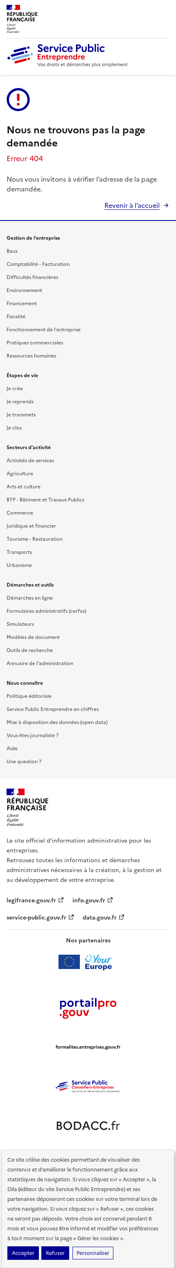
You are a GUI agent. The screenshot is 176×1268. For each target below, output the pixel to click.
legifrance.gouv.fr (31, 900)
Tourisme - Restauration (35, 539)
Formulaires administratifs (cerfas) (46, 611)
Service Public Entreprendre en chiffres (53, 709)
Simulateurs (20, 624)
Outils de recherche (30, 650)
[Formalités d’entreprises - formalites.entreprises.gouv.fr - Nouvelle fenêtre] (88, 1047)
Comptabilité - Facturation (38, 264)
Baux (12, 251)
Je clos (14, 428)
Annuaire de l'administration (40, 663)
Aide (12, 748)
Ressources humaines (31, 356)
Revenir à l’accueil (132, 205)
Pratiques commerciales (35, 342)
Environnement (24, 290)
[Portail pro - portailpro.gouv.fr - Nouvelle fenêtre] (88, 1007)
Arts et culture (24, 486)
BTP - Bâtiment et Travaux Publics (45, 500)
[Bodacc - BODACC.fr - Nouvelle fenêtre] (88, 1125)
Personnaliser (93, 1253)
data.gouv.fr (100, 917)
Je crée (15, 388)
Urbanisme (19, 565)
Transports (19, 552)
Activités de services (30, 460)
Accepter (23, 1253)
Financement (22, 303)
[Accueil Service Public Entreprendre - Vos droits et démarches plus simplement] (68, 65)
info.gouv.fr (88, 900)
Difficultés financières (32, 277)
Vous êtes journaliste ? (33, 735)
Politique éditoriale (29, 696)
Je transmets (21, 414)
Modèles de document (33, 637)
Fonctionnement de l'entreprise (44, 329)
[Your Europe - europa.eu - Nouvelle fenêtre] (88, 962)
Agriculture (20, 473)
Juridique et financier (31, 526)
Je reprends (20, 401)
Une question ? (24, 761)
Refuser (55, 1253)
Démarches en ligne (30, 598)
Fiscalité (16, 316)
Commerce (20, 513)
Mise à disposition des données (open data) (57, 722)
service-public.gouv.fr (36, 917)
